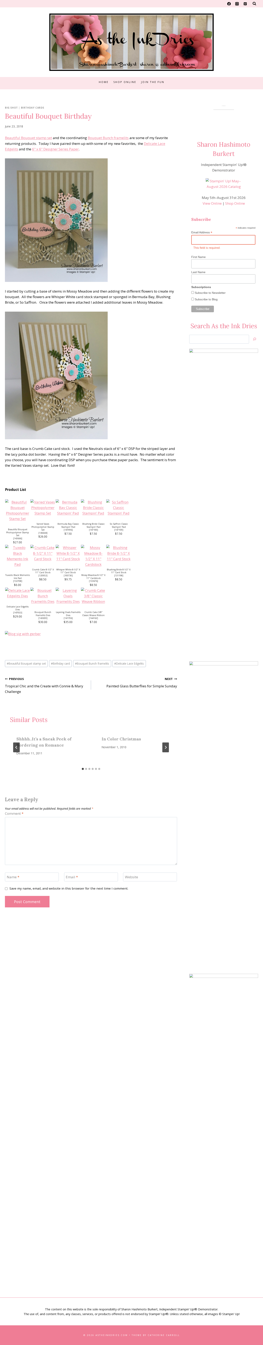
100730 (68, 575)
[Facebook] (229, 3)
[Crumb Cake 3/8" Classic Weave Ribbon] (93, 596)
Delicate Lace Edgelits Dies (18, 608)
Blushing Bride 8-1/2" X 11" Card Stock (118, 571)
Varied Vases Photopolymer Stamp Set (42, 526)
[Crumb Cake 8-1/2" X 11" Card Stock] (42, 553)
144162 (93, 618)
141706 (68, 618)
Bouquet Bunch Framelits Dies (43, 614)
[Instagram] (237, 3)
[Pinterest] (245, 3)
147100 (93, 529)
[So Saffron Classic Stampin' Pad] (118, 507)
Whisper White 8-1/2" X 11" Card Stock (68, 571)
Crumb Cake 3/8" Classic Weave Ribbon (93, 614)
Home (103, 82)
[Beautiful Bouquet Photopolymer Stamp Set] (17, 510)
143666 (17, 538)
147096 (68, 529)
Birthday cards (32, 107)
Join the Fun (152, 82)
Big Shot (11, 107)
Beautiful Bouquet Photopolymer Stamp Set (17, 532)
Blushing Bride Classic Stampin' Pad (93, 525)
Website (131, 877)
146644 (43, 532)
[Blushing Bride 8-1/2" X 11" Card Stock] (118, 553)
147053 (17, 612)
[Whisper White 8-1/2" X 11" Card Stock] (68, 553)
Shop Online (124, 82)
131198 (118, 575)
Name (13, 877)
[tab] (83, 769)
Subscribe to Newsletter (210, 292)
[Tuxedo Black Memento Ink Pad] (17, 556)
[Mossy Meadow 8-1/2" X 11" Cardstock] (93, 556)
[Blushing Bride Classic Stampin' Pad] (93, 507)
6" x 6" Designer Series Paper (55, 149)
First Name (198, 257)
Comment (14, 813)
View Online (212, 203)
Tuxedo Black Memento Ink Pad (17, 577)
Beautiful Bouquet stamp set (28, 137)
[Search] (254, 339)
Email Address (201, 232)
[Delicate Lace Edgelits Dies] (17, 593)
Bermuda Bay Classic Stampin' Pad (68, 525)
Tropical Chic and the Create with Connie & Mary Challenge (44, 685)
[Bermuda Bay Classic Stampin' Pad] (68, 507)
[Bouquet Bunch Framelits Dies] (42, 596)
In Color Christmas (121, 738)
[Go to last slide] (16, 747)
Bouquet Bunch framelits (108, 137)
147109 (118, 529)
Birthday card (60, 663)
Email (72, 877)
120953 (43, 575)
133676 (93, 581)
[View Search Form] (254, 3)
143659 (43, 618)
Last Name (198, 272)
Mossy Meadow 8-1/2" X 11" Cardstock (93, 577)
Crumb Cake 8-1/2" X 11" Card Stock (43, 571)
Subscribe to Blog (206, 299)
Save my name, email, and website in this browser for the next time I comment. (68, 888)
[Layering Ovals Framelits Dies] (68, 596)
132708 (17, 581)
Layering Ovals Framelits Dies (68, 614)
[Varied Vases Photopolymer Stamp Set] (42, 507)
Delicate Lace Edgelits (129, 663)
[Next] (165, 747)
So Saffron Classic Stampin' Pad (119, 525)
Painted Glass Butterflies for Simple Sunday (141, 682)
